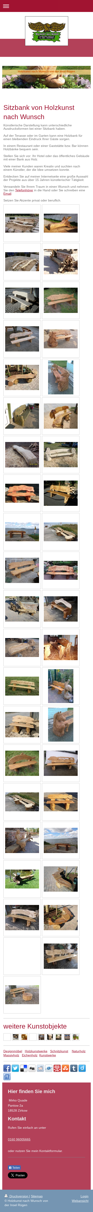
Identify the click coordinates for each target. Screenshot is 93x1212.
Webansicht (80, 1201)
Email (7, 193)
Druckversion (19, 1196)
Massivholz (11, 1055)
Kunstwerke (47, 1055)
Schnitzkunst (59, 1051)
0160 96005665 (19, 1139)
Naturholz (79, 1051)
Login (84, 1196)
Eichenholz (29, 1055)
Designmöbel (12, 1051)
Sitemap (37, 1196)
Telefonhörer (24, 190)
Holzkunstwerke (36, 1051)
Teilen (16, 1167)
